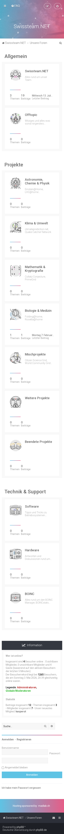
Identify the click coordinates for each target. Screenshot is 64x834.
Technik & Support (25, 492)
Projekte (13, 165)
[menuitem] (15, 5)
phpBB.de (41, 829)
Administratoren (26, 687)
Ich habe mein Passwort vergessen (21, 787)
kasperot (21, 711)
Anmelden (8, 739)
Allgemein (15, 56)
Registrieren (24, 739)
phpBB (20, 827)
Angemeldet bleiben (16, 767)
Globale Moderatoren (18, 690)
